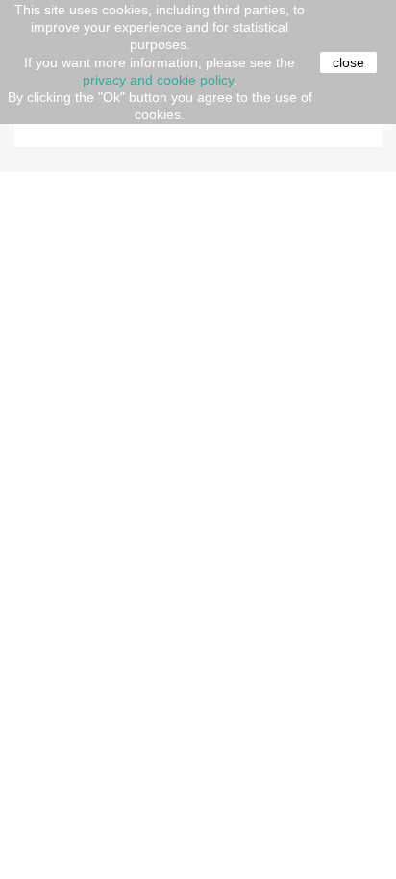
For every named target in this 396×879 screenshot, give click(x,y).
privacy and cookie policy (158, 79)
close (348, 62)
